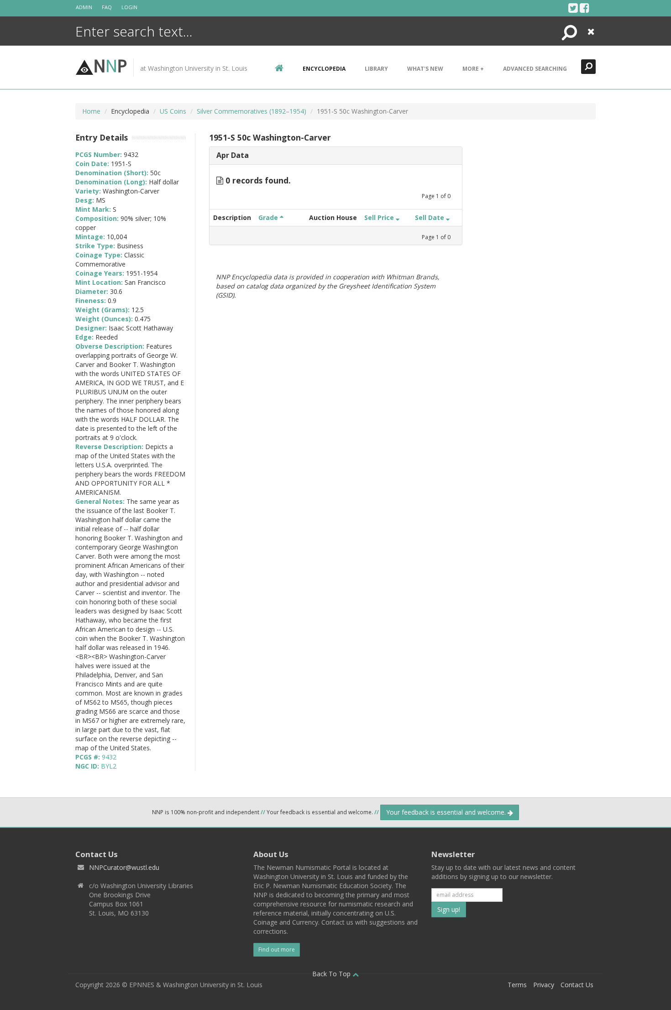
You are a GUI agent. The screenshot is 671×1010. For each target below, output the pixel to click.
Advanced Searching (535, 69)
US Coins (173, 111)
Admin (84, 7)
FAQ (107, 7)
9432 (109, 757)
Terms (517, 984)
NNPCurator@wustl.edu (124, 867)
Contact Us (577, 984)
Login (129, 7)
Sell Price (380, 217)
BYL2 (108, 766)
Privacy (543, 984)
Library (376, 69)
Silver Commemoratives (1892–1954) (251, 111)
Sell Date (430, 217)
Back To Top (332, 973)
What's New (425, 69)
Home (91, 111)
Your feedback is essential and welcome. (447, 812)
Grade (269, 217)
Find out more (276, 949)
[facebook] (584, 7)
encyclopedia (324, 69)
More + (473, 69)
